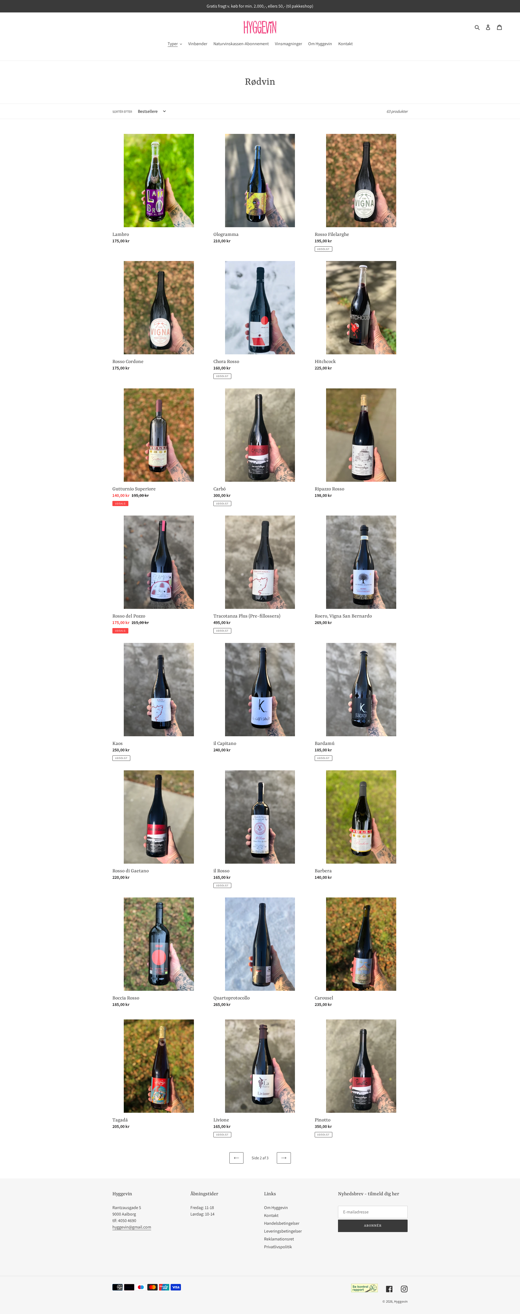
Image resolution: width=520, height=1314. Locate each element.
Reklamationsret (279, 1239)
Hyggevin (401, 1301)
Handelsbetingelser (281, 1223)
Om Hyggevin (276, 1207)
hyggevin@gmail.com (131, 1227)
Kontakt (271, 1215)
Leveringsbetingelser (283, 1231)
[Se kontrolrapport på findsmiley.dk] (364, 1291)
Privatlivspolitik (278, 1247)
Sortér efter (122, 112)
